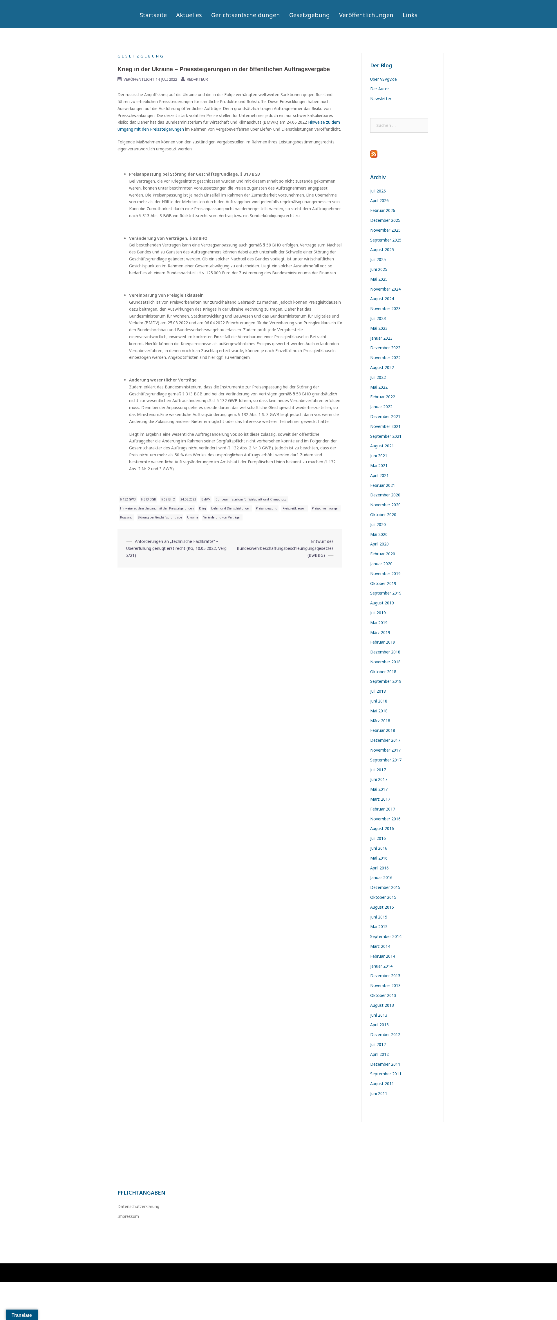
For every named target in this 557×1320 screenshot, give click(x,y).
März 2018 (380, 720)
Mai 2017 (379, 789)
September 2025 (386, 240)
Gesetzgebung (309, 15)
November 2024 (385, 289)
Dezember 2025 (385, 220)
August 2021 (382, 446)
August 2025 (382, 249)
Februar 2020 (382, 554)
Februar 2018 (382, 730)
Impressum (128, 1216)
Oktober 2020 (383, 514)
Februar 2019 (382, 642)
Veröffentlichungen (366, 15)
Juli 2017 (378, 769)
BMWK (205, 499)
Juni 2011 (378, 1093)
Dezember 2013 (385, 975)
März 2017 (380, 799)
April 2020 (379, 544)
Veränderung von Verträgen (222, 517)
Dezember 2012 (385, 1034)
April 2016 (379, 868)
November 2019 (385, 573)
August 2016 (382, 828)
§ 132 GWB (128, 499)
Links (410, 15)
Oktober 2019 (383, 583)
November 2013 (385, 985)
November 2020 (385, 504)
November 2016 (385, 819)
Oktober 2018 (383, 671)
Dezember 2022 (385, 347)
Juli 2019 (378, 612)
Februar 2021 (382, 485)
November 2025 (385, 230)
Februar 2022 (382, 396)
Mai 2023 (379, 328)
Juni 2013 (378, 1015)
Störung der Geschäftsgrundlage (160, 517)
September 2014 (386, 936)
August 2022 (382, 367)
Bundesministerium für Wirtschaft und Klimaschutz (251, 499)
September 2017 (386, 760)
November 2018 (385, 661)
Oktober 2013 (383, 995)
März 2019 (380, 632)
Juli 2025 (378, 259)
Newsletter (380, 98)
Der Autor (379, 88)
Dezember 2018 (385, 652)
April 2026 (379, 200)
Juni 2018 (378, 701)
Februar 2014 (382, 956)
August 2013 (382, 1005)
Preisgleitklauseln (295, 508)
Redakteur (197, 79)
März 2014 (380, 946)
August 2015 (382, 907)
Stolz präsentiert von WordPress (144, 1273)
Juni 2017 (378, 779)
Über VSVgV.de (383, 79)
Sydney (201, 1273)
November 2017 (385, 750)
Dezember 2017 (385, 740)
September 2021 (386, 436)
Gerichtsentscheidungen (245, 15)
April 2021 (379, 475)
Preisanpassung (266, 508)
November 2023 (385, 308)
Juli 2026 (378, 191)
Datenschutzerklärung (138, 1206)
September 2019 (386, 593)
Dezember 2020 (385, 495)
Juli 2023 (378, 318)
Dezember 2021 (385, 416)
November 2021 (385, 426)
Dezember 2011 (385, 1064)
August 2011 (382, 1083)
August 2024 (382, 298)
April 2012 (379, 1054)
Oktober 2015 (383, 897)
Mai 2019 (379, 622)
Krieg (202, 508)
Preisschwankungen (325, 508)
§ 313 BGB (148, 499)
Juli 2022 (378, 377)
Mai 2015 (379, 926)
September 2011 (386, 1073)
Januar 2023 (381, 338)
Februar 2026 (382, 210)
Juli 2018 (378, 691)
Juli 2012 (378, 1044)
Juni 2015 (378, 917)
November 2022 (385, 357)
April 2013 (379, 1024)
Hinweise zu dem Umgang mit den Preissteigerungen (157, 508)
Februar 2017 (382, 809)
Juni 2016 (378, 848)
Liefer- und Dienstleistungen (231, 508)
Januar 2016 (381, 877)
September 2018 (386, 681)
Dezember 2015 (385, 887)
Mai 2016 (379, 858)
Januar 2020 (381, 563)
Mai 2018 (379, 711)
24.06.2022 (188, 499)
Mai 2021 (379, 465)
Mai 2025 (379, 279)
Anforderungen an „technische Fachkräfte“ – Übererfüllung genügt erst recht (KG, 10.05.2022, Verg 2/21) (176, 548)
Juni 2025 (378, 269)
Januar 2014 (381, 966)
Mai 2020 (379, 534)
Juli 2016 (378, 838)
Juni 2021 (378, 455)
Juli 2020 (378, 524)
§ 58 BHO (168, 499)
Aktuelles (189, 15)
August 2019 (382, 603)
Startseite (153, 15)
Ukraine (192, 517)
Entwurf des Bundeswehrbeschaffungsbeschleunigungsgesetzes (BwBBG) (285, 548)
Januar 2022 (381, 406)
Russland (126, 517)
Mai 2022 (379, 387)
